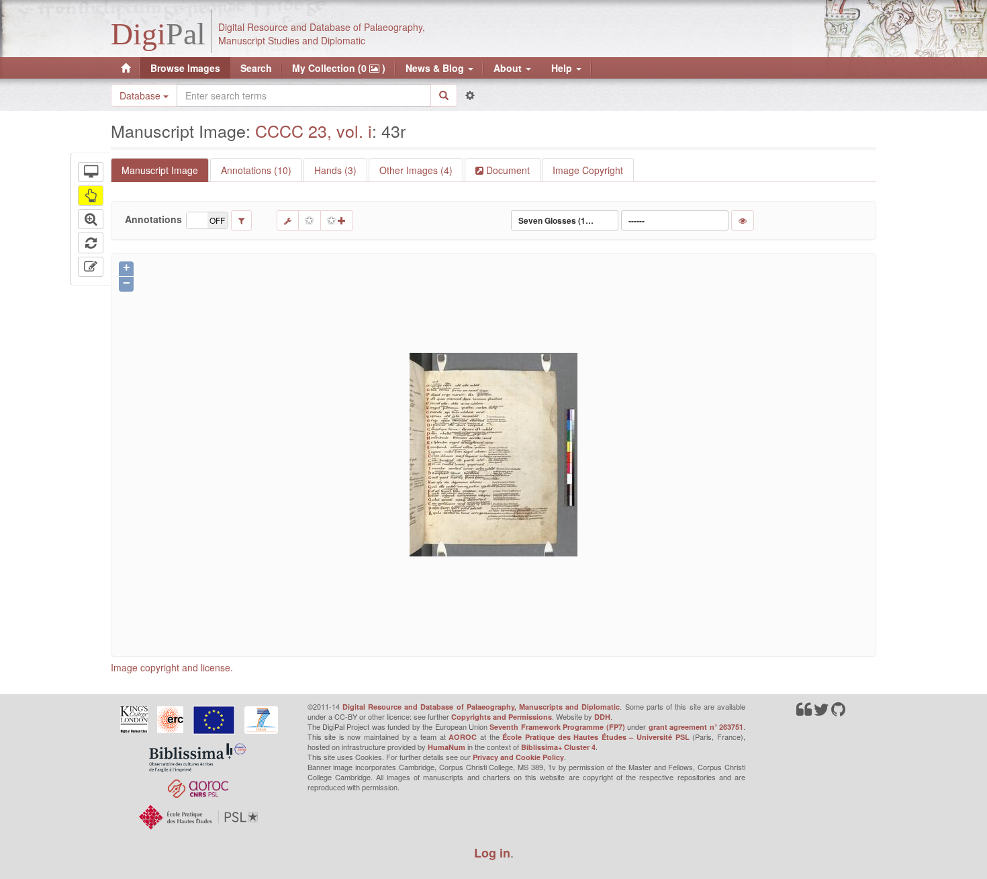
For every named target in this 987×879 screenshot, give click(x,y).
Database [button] (141, 95)
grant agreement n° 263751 (696, 727)
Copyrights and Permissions (501, 717)
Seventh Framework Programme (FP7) (556, 727)
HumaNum (446, 747)
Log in (492, 853)
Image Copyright (588, 170)
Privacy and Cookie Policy (518, 757)
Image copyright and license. (172, 667)
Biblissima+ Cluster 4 (558, 747)
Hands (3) (335, 170)
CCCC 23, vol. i (313, 130)
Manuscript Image (160, 170)
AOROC (463, 737)
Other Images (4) (416, 170)
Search (256, 68)
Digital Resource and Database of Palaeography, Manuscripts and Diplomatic (481, 707)
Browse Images (185, 68)
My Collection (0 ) (338, 68)
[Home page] (125, 68)
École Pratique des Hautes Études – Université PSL (596, 737)
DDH (602, 717)
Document (506, 170)
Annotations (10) (256, 170)
